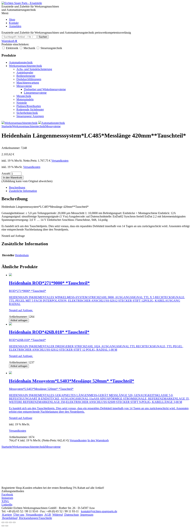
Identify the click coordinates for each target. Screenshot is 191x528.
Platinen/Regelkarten (28, 106)
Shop (12, 19)
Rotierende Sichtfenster (30, 109)
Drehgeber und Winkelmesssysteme (45, 89)
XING (5, 501)
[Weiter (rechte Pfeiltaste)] (6, 525)
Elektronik (12, 48)
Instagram (7, 497)
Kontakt (13, 22)
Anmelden (15, 26)
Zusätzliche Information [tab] (23, 190)
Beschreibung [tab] (17, 187)
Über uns (18, 514)
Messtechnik (23, 96)
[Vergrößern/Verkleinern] (2, 522)
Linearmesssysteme (35, 92)
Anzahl (5, 173)
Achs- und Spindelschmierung (34, 69)
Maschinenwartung (27, 82)
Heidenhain (22, 255)
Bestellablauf (9, 518)
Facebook (7, 494)
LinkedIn (6, 504)
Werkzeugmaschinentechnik (25, 65)
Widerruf (57, 514)
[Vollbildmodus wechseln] (6, 522)
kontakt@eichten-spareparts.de (99, 511)
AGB (47, 514)
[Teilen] (10, 522)
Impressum (86, 514)
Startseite (6, 126)
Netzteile (21, 102)
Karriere (6, 514)
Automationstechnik (21, 62)
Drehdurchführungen (28, 79)
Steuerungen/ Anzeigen (30, 116)
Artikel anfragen (18, 320)
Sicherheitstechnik (27, 112)
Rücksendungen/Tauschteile (35, 518)
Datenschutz (71, 514)
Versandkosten (59, 160)
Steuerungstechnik (51, 48)
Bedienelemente (25, 75)
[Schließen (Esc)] (14, 522)
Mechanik (29, 48)
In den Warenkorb (12, 177)
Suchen (43, 36)
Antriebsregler (24, 72)
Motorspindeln (25, 99)
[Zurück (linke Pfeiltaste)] (2, 525)
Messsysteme (24, 86)
